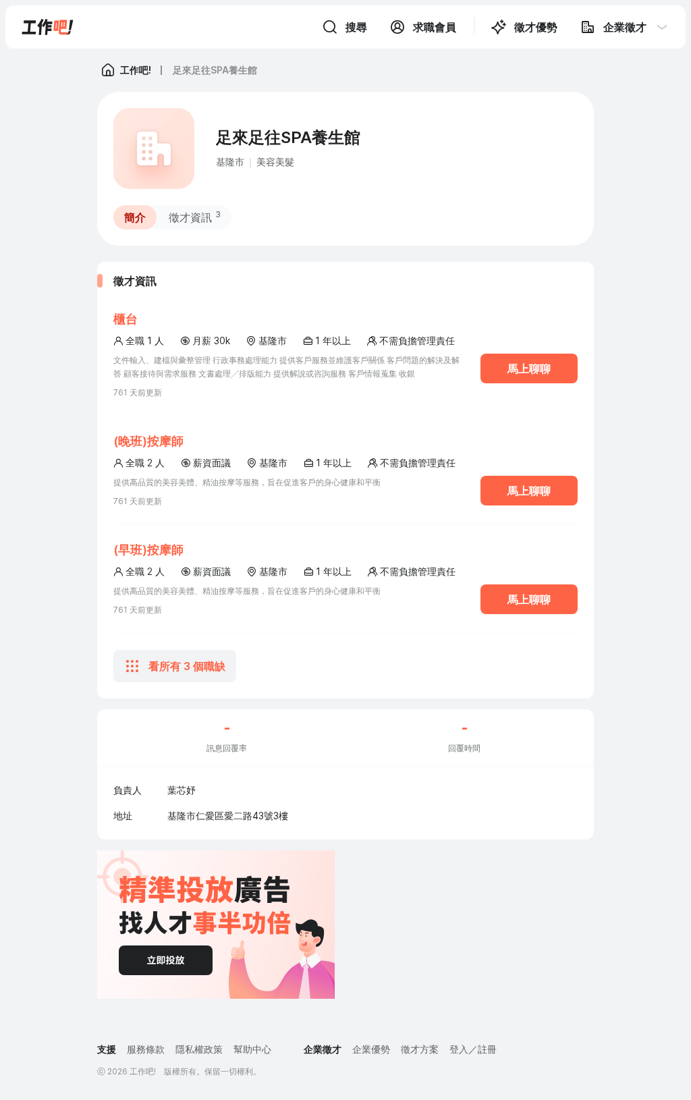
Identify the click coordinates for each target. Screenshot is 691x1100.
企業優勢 (371, 1049)
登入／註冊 (473, 1049)
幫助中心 (252, 1049)
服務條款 (146, 1049)
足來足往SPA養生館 (215, 70)
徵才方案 (420, 1049)
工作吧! (135, 70)
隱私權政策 (199, 1049)
